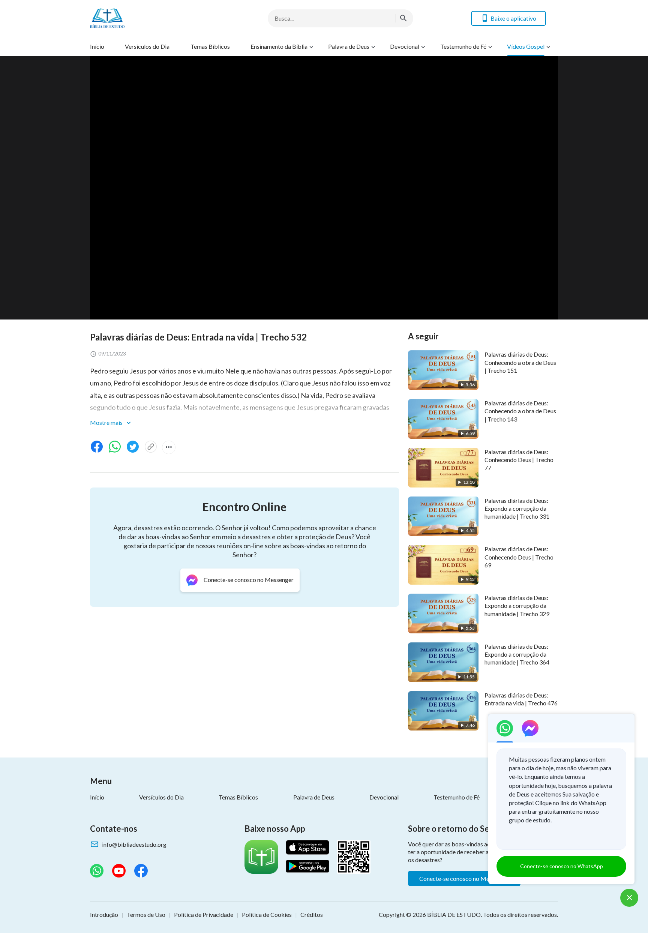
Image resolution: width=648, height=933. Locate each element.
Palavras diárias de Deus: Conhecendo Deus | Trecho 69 (519, 556)
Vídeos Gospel (525, 46)
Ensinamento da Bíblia (279, 46)
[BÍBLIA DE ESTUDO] (150, 18)
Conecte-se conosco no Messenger (464, 878)
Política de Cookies (267, 914)
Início (97, 46)
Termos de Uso (146, 914)
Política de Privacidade (203, 914)
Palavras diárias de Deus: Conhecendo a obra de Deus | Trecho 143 (520, 411)
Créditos (311, 914)
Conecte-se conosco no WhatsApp (561, 866)
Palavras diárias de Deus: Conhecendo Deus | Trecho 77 (519, 459)
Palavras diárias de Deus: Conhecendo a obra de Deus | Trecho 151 (520, 362)
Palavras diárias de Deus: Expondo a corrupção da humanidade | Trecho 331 (516, 508)
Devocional (404, 46)
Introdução (104, 914)
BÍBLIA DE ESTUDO (454, 914)
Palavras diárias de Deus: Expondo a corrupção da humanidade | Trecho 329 (516, 605)
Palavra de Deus (348, 46)
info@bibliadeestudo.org (134, 844)
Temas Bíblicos (210, 46)
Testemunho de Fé (463, 46)
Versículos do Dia (147, 46)
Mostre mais (107, 422)
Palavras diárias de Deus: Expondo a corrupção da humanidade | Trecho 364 (516, 654)
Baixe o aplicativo (513, 18)
